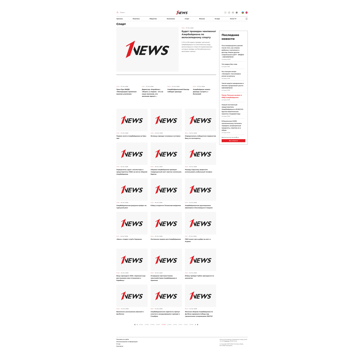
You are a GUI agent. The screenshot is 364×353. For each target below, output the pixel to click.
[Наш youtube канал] (225, 12)
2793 (191, 324)
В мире (217, 18)
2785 (147, 324)
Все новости (233, 141)
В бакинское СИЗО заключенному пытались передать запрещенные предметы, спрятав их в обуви (232, 125)
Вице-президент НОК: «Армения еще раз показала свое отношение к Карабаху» (131, 278)
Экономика (171, 18)
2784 (141, 324)
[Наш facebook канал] (229, 12)
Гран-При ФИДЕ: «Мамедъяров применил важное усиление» (126, 92)
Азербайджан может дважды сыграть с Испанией (201, 92)
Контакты (119, 346)
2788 (164, 324)
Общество (153, 18)
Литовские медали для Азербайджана (166, 239)
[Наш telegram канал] (233, 12)
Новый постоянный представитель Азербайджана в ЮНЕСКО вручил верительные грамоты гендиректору (232, 109)
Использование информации (127, 341)
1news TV (233, 18)
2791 (180, 324)
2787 (158, 324)
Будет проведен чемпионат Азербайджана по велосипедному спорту (199, 34)
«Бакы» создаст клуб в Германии (129, 239)
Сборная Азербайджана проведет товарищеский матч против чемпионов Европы (166, 172)
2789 (169, 324)
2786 (152, 324)
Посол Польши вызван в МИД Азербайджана (232, 96)
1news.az (226, 341)
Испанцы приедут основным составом (165, 136)
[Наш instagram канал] (237, 12)
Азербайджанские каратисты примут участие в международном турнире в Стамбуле (165, 314)
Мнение (202, 18)
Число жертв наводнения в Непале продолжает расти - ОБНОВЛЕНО (233, 85)
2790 (175, 324)
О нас (118, 344)
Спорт (187, 18)
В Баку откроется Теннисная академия (166, 205)
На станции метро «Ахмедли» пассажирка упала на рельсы (231, 74)
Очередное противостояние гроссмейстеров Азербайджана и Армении (164, 278)
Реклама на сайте (122, 339)
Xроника (119, 18)
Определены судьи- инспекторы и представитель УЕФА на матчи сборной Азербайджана (131, 172)
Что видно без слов (229, 64)
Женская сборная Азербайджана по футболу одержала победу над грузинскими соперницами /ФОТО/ (199, 314)
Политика (136, 18)
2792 (186, 324)
